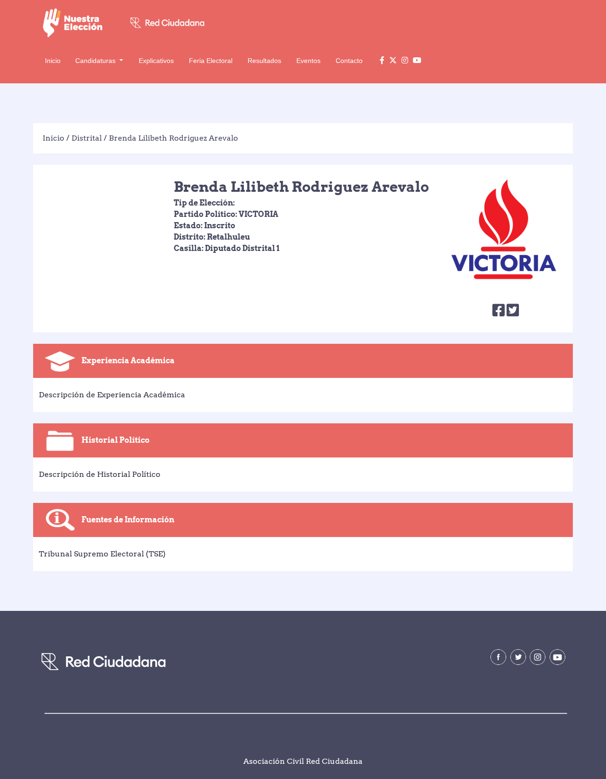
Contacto (349, 60)
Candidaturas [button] (96, 60)
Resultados (264, 60)
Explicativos (156, 60)
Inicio (53, 60)
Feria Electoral (210, 60)
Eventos (308, 60)
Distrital (86, 138)
